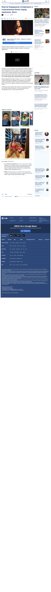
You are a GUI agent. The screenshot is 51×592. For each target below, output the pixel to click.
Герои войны (12, 3)
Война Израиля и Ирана (25, 3)
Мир (15, 239)
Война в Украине (17, 3)
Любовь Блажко (7, 14)
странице (8, 68)
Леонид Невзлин (37, 172)
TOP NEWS (36, 72)
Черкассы (24, 242)
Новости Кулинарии (20, 255)
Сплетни (14, 264)
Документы (21, 220)
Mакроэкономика (19, 258)
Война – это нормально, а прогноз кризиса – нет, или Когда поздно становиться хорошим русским (40, 183)
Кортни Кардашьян (28, 46)
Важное (36, 6)
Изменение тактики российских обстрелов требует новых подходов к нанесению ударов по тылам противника (40, 147)
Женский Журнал (25, 264)
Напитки (14, 255)
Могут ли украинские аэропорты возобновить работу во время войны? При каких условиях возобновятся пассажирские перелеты (41, 105)
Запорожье (17, 242)
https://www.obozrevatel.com (34, 269)
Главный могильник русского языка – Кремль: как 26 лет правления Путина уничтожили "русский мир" (39, 133)
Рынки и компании (13, 258)
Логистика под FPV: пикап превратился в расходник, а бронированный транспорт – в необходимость (40, 176)
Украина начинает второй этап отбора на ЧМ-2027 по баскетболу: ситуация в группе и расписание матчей (39, 32)
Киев (10, 242)
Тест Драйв (11, 252)
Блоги (33, 239)
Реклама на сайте (12, 220)
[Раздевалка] (16, 196)
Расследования (29, 239)
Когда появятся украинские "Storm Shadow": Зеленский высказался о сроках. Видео (41, 87)
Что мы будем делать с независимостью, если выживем (39, 190)
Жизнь (21, 239)
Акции (21, 252)
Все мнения (37, 195)
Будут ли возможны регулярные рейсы (40, 108)
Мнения (36, 130)
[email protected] (13, 290)
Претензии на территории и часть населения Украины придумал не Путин (40, 140)
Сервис (24, 252)
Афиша (11, 264)
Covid (22, 261)
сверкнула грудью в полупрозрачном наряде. (18, 171)
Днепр (21, 242)
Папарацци (11, 14)
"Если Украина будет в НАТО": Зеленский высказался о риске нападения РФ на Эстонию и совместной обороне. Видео (41, 96)
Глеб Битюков (37, 192)
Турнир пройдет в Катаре (38, 35)
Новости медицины (13, 261)
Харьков (13, 242)
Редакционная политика (8, 196)
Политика (9, 239)
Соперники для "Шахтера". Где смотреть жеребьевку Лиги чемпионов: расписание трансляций (39, 41)
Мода (20, 264)
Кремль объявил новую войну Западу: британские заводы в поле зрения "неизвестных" (40, 170)
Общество (40, 239)
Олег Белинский (37, 136)
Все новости (47, 239)
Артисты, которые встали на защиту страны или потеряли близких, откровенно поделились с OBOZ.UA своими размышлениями (41, 24)
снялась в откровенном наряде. (25, 163)
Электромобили (16, 252)
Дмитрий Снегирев (38, 149)
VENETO (31, 3)
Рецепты (11, 255)
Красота (17, 264)
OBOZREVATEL (11, 161)
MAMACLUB (18, 261)
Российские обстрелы (37, 3)
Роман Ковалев (37, 179)
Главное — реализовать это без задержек (41, 90)
